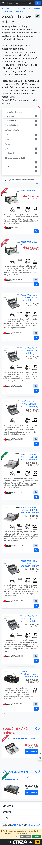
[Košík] (37, 842)
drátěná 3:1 (12, 120)
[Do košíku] (36, 231)
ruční (9, 148)
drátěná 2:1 (12, 116)
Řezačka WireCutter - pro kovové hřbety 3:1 (29, 674)
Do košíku (32, 751)
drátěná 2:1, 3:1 (13, 125)
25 (8, 171)
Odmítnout (26, 836)
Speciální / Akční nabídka (16, 730)
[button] (37, 184)
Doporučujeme (15, 771)
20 (8, 167)
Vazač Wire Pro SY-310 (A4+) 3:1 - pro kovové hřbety (29, 404)
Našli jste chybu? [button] (33, 825)
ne (8, 134)
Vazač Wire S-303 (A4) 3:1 (28, 243)
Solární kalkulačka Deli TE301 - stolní (19, 738)
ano (8, 139)
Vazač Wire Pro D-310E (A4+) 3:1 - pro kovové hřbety (29, 619)
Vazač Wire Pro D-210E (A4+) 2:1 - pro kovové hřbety (29, 563)
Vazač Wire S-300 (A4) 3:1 (28, 191)
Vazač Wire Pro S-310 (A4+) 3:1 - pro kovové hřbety (29, 351)
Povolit (37, 836)
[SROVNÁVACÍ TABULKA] (37, 16)
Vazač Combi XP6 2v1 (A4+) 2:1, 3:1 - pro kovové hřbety (29, 510)
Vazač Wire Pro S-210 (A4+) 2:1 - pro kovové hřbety (29, 297)
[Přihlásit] (38, 3)
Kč (30, 3)
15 (8, 162)
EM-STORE (16, 825)
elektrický (11, 153)
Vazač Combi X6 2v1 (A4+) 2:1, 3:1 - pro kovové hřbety (29, 457)
